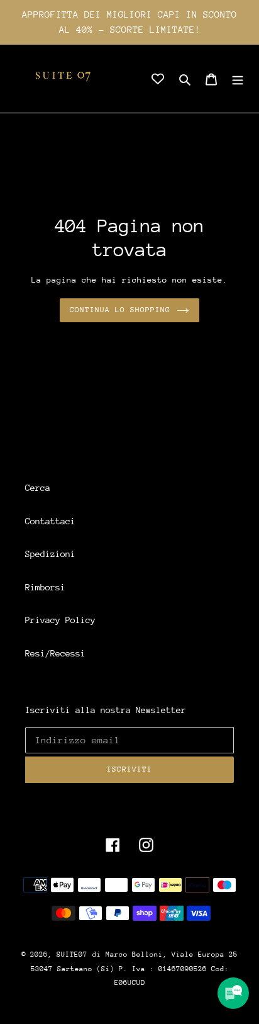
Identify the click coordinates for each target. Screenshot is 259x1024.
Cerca (37, 488)
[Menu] (237, 79)
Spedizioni (50, 554)
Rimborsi (45, 587)
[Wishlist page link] (158, 78)
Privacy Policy (60, 620)
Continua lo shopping (120, 309)
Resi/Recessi (55, 653)
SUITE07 (72, 954)
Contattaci (50, 521)
